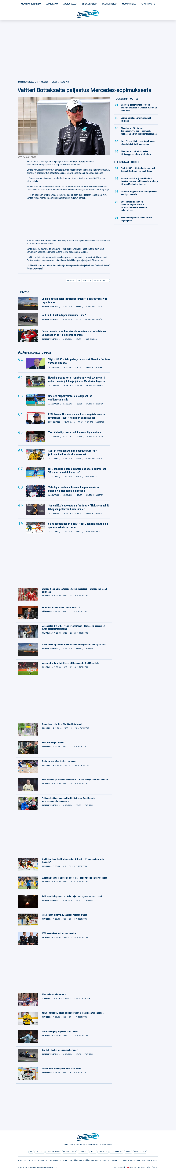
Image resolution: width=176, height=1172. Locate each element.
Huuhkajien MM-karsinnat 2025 (132, 1160)
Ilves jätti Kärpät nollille (53, 742)
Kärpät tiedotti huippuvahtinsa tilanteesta (61, 1068)
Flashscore (152, 1160)
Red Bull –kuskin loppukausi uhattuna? (64, 315)
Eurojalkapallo (53, 1152)
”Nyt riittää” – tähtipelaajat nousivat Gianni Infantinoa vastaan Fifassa (79, 361)
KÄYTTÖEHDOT (152, 1167)
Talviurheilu (109, 3)
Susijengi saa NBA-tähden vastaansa (59, 761)
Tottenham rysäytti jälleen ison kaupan (60, 1031)
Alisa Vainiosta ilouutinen (54, 994)
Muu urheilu (129, 3)
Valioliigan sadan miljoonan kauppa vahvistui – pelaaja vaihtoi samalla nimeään (75, 488)
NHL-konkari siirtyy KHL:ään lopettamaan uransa (64, 915)
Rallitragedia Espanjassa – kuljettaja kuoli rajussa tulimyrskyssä (72, 896)
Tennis (128, 1152)
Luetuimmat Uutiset (126, 162)
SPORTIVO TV (148, 3)
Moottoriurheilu (31, 3)
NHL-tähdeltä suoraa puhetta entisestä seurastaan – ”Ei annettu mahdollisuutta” (78, 470)
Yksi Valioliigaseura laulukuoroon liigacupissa (74, 432)
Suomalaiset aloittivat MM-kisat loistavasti (62, 724)
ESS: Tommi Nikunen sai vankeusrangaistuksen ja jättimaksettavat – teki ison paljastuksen (76, 416)
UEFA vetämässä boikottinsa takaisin (59, 933)
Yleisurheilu (89, 3)
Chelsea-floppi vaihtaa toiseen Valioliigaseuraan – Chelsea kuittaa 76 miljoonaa (74, 590)
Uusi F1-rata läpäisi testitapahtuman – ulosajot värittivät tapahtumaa (74, 300)
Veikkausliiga (69, 1152)
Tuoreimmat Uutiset (127, 98)
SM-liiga (39, 1152)
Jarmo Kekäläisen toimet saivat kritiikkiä (61, 607)
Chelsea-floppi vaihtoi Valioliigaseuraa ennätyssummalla (70, 397)
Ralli (93, 1152)
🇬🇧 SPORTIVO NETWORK (136, 1167)
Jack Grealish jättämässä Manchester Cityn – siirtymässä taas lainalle (75, 779)
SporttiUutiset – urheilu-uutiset (33, 1160)
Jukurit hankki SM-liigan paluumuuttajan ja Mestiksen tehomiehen (73, 1013)
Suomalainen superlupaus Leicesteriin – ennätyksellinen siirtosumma (74, 878)
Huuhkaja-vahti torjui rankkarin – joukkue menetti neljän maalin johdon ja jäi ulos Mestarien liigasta (76, 379)
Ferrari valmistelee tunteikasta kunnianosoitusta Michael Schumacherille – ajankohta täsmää (74, 333)
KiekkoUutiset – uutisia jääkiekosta (67, 1160)
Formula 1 (83, 1152)
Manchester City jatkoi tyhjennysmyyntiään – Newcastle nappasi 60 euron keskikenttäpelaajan (73, 627)
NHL (31, 1152)
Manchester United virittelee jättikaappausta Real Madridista (70, 663)
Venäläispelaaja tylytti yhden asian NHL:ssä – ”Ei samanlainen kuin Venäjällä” (73, 860)
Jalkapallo (69, 3)
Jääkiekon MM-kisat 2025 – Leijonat (101, 1160)
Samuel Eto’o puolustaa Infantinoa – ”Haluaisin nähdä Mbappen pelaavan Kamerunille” (78, 507)
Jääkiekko (52, 3)
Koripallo (103, 1152)
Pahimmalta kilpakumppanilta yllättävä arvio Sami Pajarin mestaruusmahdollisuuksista (68, 799)
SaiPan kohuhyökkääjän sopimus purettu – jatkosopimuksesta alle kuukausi (72, 452)
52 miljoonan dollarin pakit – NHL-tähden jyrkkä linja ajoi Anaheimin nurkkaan (78, 525)
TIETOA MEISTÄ (119, 1167)
